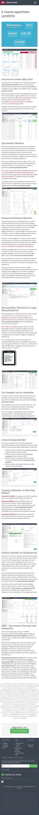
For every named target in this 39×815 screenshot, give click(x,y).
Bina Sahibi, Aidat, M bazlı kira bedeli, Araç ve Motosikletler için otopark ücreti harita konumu (19, 171)
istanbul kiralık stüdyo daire (24, 694)
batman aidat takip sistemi (30, 686)
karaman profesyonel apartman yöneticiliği (27, 807)
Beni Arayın (33, 766)
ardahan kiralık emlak (11, 794)
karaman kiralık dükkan (7, 795)
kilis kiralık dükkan (28, 795)
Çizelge (16, 754)
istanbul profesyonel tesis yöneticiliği (13, 708)
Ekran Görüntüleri (17, 750)
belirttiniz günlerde (19, 100)
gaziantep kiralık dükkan (18, 795)
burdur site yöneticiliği (16, 692)
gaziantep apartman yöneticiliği (18, 798)
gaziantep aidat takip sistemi (28, 804)
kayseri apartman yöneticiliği (25, 797)
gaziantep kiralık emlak (27, 792)
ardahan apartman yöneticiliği (8, 799)
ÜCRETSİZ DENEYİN (19, 731)
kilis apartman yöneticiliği (31, 798)
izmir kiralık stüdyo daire (8, 694)
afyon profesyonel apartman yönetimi (15, 698)
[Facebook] (2, 782)
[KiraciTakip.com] (9, 2)
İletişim (31, 746)
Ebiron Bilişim (10, 786)
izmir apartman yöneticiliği (22, 799)
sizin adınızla (29, 102)
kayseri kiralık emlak (6, 792)
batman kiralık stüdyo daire (17, 696)
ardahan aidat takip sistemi (16, 805)
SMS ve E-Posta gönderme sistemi (26, 98)
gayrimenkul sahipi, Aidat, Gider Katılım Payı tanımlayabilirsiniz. (19, 175)
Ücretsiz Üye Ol (19, 743)
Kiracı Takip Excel (20, 753)
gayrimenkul (8, 83)
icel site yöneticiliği (27, 690)
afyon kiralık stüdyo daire (31, 692)
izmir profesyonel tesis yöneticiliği (28, 706)
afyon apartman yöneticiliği (27, 712)
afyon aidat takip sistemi (7, 684)
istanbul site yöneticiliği (14, 690)
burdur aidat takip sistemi (9, 688)
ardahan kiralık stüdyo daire (14, 802)
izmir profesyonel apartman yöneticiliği (26, 810)
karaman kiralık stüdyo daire (11, 801)
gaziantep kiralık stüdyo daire (24, 801)
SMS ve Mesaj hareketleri (9, 327)
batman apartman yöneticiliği (23, 716)
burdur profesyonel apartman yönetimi (20, 704)
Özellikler (5, 745)
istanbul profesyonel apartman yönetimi (24, 700)
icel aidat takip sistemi (15, 686)
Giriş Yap (18, 745)
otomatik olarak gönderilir (15, 104)
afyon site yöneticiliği (24, 688)
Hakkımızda (30, 745)
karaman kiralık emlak (16, 792)
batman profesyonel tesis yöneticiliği (21, 710)
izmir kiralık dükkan (14, 797)
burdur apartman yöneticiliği (25, 717)
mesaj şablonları (15, 102)
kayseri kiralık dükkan (30, 794)
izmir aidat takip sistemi (23, 684)
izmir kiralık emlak (21, 794)
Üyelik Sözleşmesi (27, 786)
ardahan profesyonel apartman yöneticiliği (13, 809)
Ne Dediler (5, 746)
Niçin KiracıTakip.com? (18, 747)
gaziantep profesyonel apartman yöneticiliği (11, 808)
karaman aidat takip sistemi (15, 804)
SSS (4, 748)
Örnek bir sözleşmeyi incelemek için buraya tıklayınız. (17, 246)
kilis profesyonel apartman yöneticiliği (29, 808)
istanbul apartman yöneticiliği (24, 714)
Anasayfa (5, 743)
